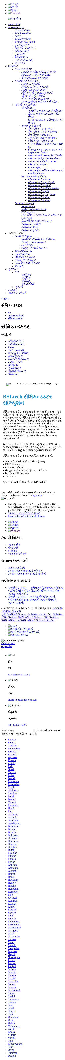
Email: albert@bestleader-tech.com (26, 516)
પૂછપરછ (37, 495)
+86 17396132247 (18, 724)
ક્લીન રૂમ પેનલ (17, 620)
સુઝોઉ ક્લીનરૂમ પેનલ (13, 614)
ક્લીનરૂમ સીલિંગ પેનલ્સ (40, 620)
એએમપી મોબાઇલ (11, 611)
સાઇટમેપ (57, 608)
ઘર (9, 312)
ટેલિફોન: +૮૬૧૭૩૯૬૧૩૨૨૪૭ (24, 513)
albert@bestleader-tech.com (22, 699)
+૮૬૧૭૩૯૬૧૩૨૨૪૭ (19, 674)
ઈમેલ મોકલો (8, 643)
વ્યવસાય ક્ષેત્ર (16, 315)
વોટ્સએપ (6, 646)
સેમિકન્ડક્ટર (15, 318)
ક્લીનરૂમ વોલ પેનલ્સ (39, 614)
